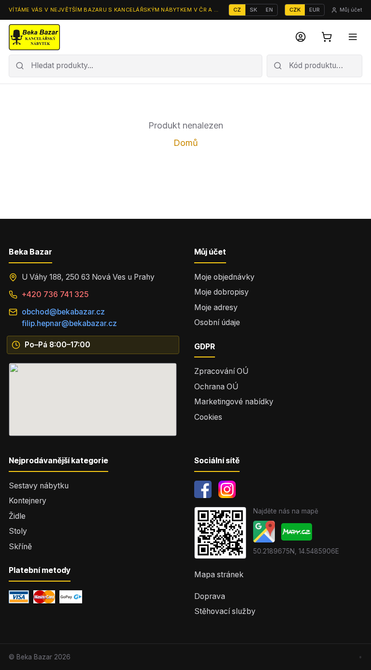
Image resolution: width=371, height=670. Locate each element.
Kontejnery (27, 500)
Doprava (209, 596)
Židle (17, 516)
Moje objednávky (224, 277)
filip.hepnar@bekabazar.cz (69, 323)
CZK (294, 9)
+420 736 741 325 (55, 294)
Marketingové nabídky (233, 401)
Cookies (208, 417)
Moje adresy (216, 307)
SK (253, 9)
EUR (314, 9)
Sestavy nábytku (39, 485)
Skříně (20, 546)
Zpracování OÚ (221, 371)
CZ (237, 9)
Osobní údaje (217, 322)
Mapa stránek (218, 574)
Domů (185, 143)
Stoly (18, 531)
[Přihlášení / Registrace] (301, 37)
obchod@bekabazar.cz (63, 311)
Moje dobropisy (221, 292)
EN (269, 9)
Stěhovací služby (225, 611)
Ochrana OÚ (216, 386)
